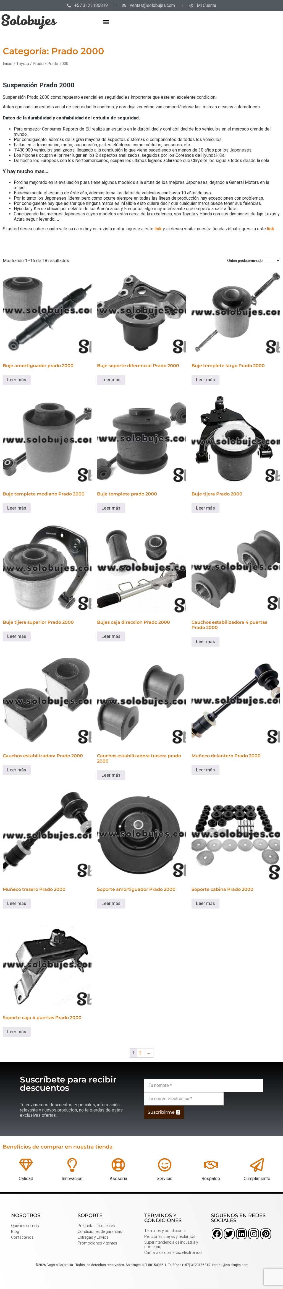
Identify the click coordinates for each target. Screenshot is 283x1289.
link (158, 228)
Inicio (7, 63)
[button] (106, 22)
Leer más (16, 379)
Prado (38, 63)
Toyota (22, 63)
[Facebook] (217, 1233)
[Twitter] (229, 1233)
